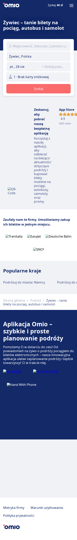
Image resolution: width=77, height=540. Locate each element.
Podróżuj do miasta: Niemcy (24, 282)
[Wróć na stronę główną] (11, 5)
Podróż (35, 300)
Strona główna (14, 300)
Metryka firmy (13, 507)
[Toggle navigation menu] (71, 5)
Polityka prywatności (18, 515)
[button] (22, 66)
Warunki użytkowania (47, 507)
